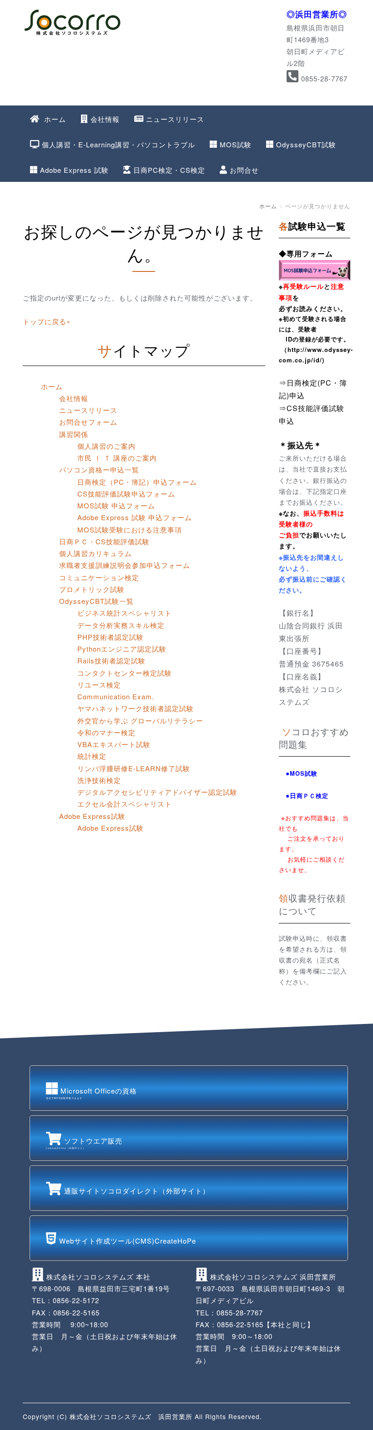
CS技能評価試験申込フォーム (126, 493)
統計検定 (91, 756)
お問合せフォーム (88, 421)
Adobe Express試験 (92, 816)
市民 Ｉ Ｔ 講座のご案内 (117, 457)
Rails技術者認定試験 (111, 660)
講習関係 (73, 434)
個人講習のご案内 (106, 446)
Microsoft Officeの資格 (91, 1092)
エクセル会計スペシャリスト (124, 803)
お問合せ (244, 170)
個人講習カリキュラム (95, 553)
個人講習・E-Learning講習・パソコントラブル (118, 144)
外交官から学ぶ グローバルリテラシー (140, 720)
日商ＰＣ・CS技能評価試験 (104, 541)
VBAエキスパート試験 (114, 744)
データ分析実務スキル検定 (121, 625)
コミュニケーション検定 (99, 577)
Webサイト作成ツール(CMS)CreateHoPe (127, 1240)
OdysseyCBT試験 (306, 144)
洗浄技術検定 (99, 780)
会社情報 (105, 119)
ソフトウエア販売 (84, 1142)
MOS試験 (236, 144)
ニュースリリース (175, 119)
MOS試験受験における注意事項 (129, 529)
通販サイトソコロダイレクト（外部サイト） (137, 1190)
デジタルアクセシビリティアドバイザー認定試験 (157, 792)
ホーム (54, 119)
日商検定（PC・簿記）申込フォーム (137, 482)
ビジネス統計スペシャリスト (124, 612)
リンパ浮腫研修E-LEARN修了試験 (133, 768)
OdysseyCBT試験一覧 (96, 601)
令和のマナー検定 (106, 732)
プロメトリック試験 (92, 589)
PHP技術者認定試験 (110, 637)
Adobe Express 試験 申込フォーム (134, 517)
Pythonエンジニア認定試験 (121, 648)
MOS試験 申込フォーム (116, 505)
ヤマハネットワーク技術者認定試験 (135, 708)
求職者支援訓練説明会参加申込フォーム (124, 565)
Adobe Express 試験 (74, 170)
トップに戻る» (47, 321)
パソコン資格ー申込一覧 (99, 469)
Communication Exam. (115, 696)
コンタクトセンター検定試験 (124, 672)
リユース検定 (99, 684)
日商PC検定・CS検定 (169, 170)
